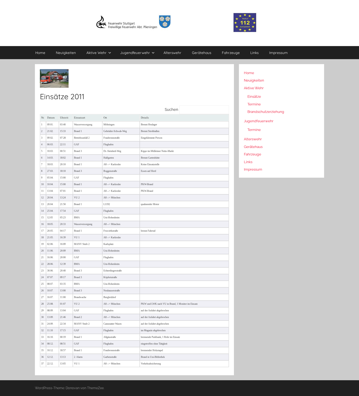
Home (40, 52)
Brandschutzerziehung (265, 112)
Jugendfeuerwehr (135, 52)
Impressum (278, 52)
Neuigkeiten (66, 52)
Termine (254, 104)
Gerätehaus (201, 52)
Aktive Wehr (96, 52)
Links (254, 52)
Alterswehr (172, 52)
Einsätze (254, 96)
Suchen (172, 109)
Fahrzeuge (231, 52)
